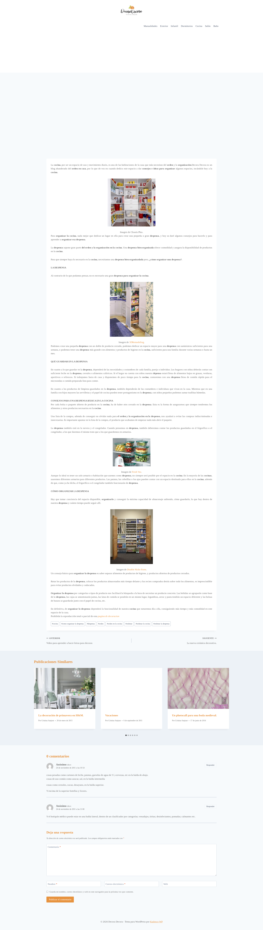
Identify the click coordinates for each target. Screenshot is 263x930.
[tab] (126, 735)
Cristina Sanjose (48, 721)
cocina (55, 624)
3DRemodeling (136, 342)
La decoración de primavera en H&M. (61, 715)
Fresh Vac (136, 472)
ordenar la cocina (143, 624)
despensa (91, 624)
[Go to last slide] (38, 700)
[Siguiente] (224, 700)
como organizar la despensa (72, 624)
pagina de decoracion (108, 616)
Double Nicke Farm (136, 569)
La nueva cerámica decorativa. (202, 640)
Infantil (174, 26)
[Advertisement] (131, 52)
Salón (208, 26)
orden (100, 624)
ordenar (128, 624)
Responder (210, 765)
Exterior (164, 26)
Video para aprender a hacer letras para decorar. (69, 640)
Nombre (52, 884)
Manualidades (150, 26)
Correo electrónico (115, 884)
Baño (215, 26)
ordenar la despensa (161, 624)
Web (165, 884)
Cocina (198, 26)
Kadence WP (156, 921)
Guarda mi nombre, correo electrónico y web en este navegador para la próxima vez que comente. (91, 892)
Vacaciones (111, 715)
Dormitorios (187, 26)
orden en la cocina (114, 624)
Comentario (54, 847)
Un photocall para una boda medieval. (194, 715)
